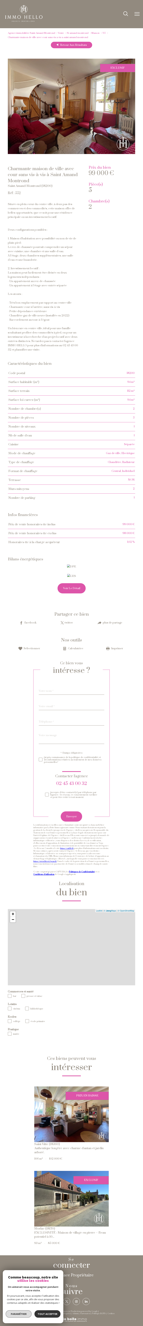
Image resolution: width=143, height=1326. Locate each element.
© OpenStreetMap (126, 910)
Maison (95, 33)
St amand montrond (77, 33)
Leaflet (99, 910)
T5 (104, 33)
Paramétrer (19, 1314)
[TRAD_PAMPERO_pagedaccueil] (23, 21)
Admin (75, 1313)
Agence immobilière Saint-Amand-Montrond (31, 33)
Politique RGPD (98, 1313)
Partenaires (85, 1313)
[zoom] (71, 153)
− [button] (13, 919)
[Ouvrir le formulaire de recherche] (125, 14)
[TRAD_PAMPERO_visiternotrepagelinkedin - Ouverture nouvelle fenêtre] (86, 1301)
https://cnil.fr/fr (67, 848)
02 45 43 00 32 (71, 783)
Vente (61, 33)
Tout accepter (47, 1314)
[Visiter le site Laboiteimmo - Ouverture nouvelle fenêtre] (71, 1321)
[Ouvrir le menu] (137, 14)
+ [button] (13, 914)
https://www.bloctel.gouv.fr (45, 861)
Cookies (110, 1314)
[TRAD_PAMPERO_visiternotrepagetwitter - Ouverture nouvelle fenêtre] (66, 1301)
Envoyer (71, 816)
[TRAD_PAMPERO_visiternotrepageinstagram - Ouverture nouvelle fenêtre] (76, 1301)
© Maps (110, 910)
